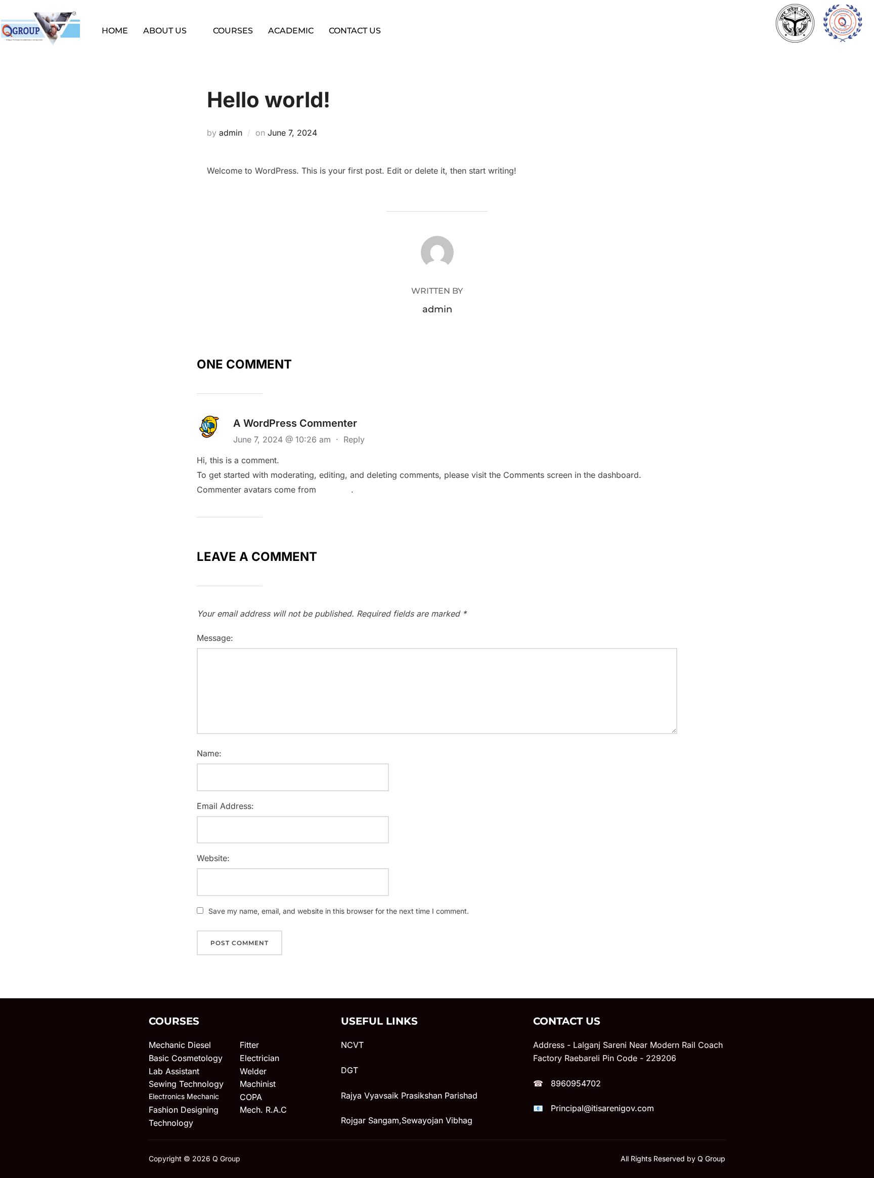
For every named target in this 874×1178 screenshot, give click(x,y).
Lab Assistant (174, 1071)
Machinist (258, 1084)
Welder (253, 1071)
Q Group (711, 1158)
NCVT (352, 1045)
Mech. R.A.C (263, 1110)
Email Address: (225, 806)
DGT (349, 1070)
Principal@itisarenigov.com (602, 1108)
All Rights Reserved (653, 1158)
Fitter (249, 1045)
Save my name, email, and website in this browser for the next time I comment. (338, 911)
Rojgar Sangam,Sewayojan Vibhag (406, 1120)
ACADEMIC (291, 30)
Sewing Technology (186, 1084)
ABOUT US (165, 30)
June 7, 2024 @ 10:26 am (283, 439)
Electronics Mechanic (184, 1096)
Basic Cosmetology (186, 1058)
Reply (354, 439)
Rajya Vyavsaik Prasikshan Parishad (409, 1095)
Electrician (259, 1058)
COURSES (233, 30)
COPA (251, 1097)
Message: (215, 638)
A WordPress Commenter (295, 423)
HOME (115, 30)
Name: (209, 753)
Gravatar (335, 489)
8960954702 (576, 1083)
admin (230, 133)
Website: (213, 858)
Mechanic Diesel (180, 1045)
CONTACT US (355, 30)
